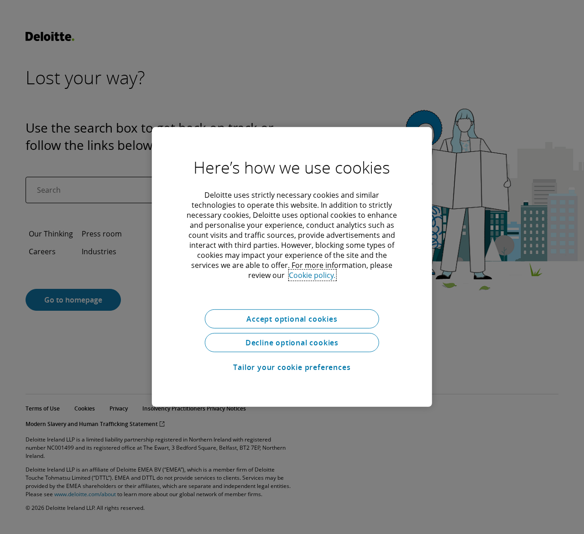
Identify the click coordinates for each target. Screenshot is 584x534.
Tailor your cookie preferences (291, 367)
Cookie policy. (312, 275)
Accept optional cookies (291, 319)
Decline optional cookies (292, 343)
